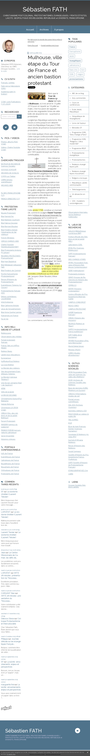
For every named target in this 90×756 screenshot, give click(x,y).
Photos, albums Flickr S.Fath (9, 143)
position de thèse (51, 259)
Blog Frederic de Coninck (11, 270)
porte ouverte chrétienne (43, 310)
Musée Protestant (8, 213)
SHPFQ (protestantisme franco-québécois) (77, 330)
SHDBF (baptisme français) (75, 313)
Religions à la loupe (44, 304)
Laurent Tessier (8, 532)
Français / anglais (8, 82)
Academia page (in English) (8, 92)
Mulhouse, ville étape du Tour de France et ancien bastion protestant (45, 70)
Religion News (6, 351)
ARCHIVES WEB (7, 185)
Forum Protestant (8, 421)
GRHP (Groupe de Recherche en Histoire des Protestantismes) (78, 279)
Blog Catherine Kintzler (10, 305)
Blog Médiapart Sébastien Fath (11, 266)
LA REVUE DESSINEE (9, 395)
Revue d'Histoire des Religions (76, 446)
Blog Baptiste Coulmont (10, 220)
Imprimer (48, 316)
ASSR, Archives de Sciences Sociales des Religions (77, 382)
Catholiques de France (10, 460)
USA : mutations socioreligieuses (77, 202)
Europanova (6, 358)
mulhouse (37, 307)
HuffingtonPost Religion (10, 361)
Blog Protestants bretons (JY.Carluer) (11, 251)
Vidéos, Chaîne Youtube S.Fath (10, 148)
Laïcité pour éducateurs (10, 354)
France (72, 47)
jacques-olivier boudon (44, 311)
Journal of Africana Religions (75, 441)
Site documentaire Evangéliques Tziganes (11, 372)
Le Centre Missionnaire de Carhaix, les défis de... (9, 555)
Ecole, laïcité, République (76, 110)
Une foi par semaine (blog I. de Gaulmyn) (11, 384)
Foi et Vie (4, 319)
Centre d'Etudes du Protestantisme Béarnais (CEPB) (78, 296)
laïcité (71, 56)
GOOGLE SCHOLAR (8, 169)
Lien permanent (37, 303)
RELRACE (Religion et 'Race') (76, 324)
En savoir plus (11, 754)
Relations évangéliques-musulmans (78, 172)
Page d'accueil (33, 45)
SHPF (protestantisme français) (77, 254)
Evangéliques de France (10, 457)
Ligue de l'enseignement (11, 309)
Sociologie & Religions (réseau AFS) (78, 435)
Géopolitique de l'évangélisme (77, 117)
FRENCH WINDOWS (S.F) (10, 198)
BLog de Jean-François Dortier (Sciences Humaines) (77, 428)
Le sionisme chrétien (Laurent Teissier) (9, 494)
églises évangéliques (37, 308)
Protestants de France (10, 473)
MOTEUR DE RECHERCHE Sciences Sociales (10, 165)
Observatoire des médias (11, 336)
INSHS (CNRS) (73, 305)
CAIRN (70, 474)
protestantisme (53, 307)
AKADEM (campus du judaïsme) (9, 425)
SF (2, 491)
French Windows (7, 238)
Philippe (4, 639)
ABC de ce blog (78, 93)
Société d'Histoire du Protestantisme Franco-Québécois (78, 457)
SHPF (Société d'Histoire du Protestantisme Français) (77, 464)
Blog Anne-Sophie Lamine (11, 312)
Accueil (30, 29)
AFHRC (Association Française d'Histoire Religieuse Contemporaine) (78, 264)
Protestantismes (78, 160)
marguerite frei (7, 684)
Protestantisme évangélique (77, 154)
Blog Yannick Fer (7, 216)
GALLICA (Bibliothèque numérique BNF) (77, 232)
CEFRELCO (72, 285)
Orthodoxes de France (10, 470)
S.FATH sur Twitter (8, 176)
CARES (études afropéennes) (74, 354)
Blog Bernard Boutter (9, 226)
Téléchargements (79, 189)
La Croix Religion (7, 364)
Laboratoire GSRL (75, 244)
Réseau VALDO (74, 349)
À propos (59, 29)
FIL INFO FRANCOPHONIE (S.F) (10, 194)
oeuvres (47, 312)
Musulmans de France (10, 467)
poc (35, 311)
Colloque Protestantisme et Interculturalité (11, 621)
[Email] (14, 127)
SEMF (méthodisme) (76, 270)
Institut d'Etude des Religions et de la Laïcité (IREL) (78, 238)
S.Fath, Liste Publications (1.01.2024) (11, 102)
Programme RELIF (79, 148)
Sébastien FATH (45, 9)
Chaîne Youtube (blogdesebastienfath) (10, 245)
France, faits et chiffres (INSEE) (10, 346)
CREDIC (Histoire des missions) (76, 319)
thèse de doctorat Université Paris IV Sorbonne (45, 216)
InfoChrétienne (7, 302)
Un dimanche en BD (77, 195)
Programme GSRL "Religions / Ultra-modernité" (78, 141)
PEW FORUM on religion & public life (78, 415)
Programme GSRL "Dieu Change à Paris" (78, 133)
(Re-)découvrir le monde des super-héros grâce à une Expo (45, 40)
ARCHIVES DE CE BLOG (10, 173)
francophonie (74, 51)
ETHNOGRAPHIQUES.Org (78, 470)
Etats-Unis (73, 70)
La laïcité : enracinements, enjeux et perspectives (11, 664)
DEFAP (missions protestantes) (74, 289)
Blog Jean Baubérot (8, 261)
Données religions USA (77, 410)
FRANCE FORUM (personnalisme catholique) (11, 431)
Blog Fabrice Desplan (9, 223)
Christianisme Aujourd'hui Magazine (11, 399)
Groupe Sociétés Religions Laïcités (77, 486)
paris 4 (40, 311)
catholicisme (74, 65)
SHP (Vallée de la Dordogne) (75, 336)
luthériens (49, 308)
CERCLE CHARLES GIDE (10, 241)
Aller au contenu (7, 2)
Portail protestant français (8, 341)
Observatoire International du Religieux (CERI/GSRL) (78, 214)
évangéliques (75, 60)
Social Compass (74, 451)
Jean (3, 552)
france (44, 307)
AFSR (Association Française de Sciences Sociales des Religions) (77, 374)
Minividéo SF (77, 127)
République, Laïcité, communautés (43, 305)
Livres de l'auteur (79, 123)
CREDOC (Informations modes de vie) (77, 395)
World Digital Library (76, 346)
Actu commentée (79, 98)
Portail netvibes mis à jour (50, 45)
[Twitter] (6, 127)
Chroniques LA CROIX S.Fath (9, 408)
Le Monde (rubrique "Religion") (9, 378)
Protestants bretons (76, 274)
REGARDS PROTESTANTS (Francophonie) (10, 257)
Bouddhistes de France (10, 463)
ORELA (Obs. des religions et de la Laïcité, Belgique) (9, 415)
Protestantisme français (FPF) (10, 292)
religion (80, 74)
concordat (36, 310)
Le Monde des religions (10, 368)
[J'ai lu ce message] (88, 752)
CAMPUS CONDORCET (77, 302)
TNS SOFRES (73, 419)
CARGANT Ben (8, 593)
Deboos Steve (7, 618)
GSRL (71, 74)
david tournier (38, 312)
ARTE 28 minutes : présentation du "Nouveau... (11, 575)
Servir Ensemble (7, 436)
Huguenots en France (9, 315)
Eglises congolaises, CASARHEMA (9, 297)
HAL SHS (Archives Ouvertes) (75, 406)
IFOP (70, 423)
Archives (44, 29)
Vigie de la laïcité (7, 392)
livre (83, 70)
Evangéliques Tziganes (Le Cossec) (11, 286)
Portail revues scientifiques (73, 400)
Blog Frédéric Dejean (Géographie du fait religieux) (9, 232)
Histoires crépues (8, 439)
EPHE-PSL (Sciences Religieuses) (76, 249)
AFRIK (3, 388)
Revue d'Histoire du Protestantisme (9, 280)
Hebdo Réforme (7, 404)
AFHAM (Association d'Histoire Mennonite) (78, 341)
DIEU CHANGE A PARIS (77, 259)
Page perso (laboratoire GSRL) (10, 87)
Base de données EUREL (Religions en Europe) (78, 389)
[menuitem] (30, 29)
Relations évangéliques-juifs (78, 165)
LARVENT (5, 512)
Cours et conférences (75, 103)
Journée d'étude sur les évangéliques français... (11, 641)
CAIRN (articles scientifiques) (6, 180)
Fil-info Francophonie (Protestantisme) (9, 275)
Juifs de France (7, 453)
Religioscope (6, 333)
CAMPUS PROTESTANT (77, 309)
